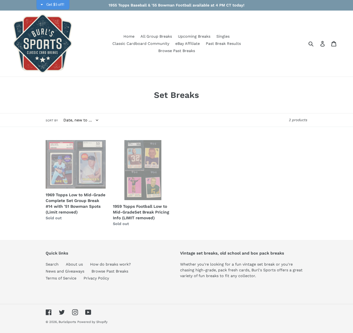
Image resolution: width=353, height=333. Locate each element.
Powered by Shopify (92, 322)
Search (52, 264)
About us (74, 264)
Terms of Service (61, 278)
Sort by (52, 120)
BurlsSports (67, 322)
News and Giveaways (65, 271)
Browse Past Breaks (109, 271)
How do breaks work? (110, 264)
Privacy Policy (96, 278)
